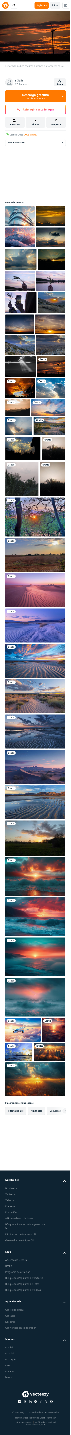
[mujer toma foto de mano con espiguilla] (20, 365)
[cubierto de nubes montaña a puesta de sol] (20, 257)
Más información (16, 141)
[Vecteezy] (5, 5)
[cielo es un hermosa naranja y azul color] (22, 536)
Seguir (60, 84)
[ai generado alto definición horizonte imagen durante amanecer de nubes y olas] (35, 1060)
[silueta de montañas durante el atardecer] (48, 514)
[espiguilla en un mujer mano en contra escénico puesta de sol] (49, 322)
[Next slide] (58, 1320)
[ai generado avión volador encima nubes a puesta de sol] (23, 1213)
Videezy (9, 1408)
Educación (11, 1420)
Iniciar (55, 5)
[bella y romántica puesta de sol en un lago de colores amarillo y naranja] (35, 700)
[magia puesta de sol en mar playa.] (43, 1236)
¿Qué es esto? (30, 134)
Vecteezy (10, 1402)
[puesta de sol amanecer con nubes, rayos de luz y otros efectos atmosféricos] (48, 387)
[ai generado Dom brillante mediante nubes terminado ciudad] (21, 1261)
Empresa (10, 1414)
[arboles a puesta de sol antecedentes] (17, 621)
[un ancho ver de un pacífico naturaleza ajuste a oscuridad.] (21, 574)
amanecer (36, 1319)
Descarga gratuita (35, 96)
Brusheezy (11, 1396)
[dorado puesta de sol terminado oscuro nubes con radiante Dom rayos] (20, 236)
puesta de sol (15, 1319)
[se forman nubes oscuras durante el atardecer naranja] (19, 495)
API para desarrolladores (19, 1426)
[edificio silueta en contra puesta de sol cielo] (20, 214)
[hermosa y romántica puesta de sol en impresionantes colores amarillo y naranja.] (35, 1022)
